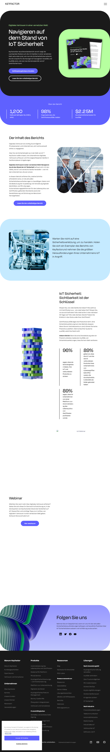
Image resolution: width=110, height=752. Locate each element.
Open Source (9, 673)
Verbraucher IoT (89, 728)
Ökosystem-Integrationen (40, 702)
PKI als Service (36, 676)
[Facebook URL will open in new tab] (104, 742)
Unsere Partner (9, 700)
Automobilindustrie (91, 717)
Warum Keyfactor (10, 666)
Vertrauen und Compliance (13, 677)
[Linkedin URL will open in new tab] (91, 742)
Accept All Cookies (22, 738)
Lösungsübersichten (64, 693)
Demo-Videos (62, 689)
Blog (58, 666)
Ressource (61, 682)
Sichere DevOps (89, 686)
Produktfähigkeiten (38, 711)
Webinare (60, 704)
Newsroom (8, 704)
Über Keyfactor (9, 689)
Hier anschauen (29, 523)
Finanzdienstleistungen (92, 710)
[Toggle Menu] (105, 4)
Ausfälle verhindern (90, 676)
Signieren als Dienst (38, 689)
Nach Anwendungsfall (91, 666)
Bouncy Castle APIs (37, 698)
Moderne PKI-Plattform (39, 672)
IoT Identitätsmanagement (40, 721)
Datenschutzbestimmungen (67, 742)
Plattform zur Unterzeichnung (41, 685)
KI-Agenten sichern (90, 697)
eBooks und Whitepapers (66, 697)
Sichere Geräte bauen (91, 694)
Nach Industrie (89, 706)
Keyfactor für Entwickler (65, 670)
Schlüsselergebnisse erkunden (23, 71)
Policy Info (8, 733)
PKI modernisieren (90, 683)
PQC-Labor (61, 673)
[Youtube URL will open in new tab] (97, 742)
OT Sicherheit (88, 701)
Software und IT (89, 732)
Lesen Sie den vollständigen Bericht (25, 78)
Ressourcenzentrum (64, 678)
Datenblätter (61, 686)
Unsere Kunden (9, 696)
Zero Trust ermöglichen (92, 679)
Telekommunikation (91, 714)
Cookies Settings (22, 744)
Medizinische (88, 721)
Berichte (60, 700)
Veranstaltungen (10, 707)
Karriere (7, 693)
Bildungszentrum (63, 708)
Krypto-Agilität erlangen (92, 690)
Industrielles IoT (89, 725)
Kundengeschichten (11, 670)
